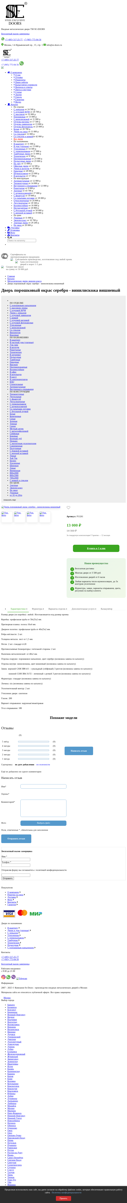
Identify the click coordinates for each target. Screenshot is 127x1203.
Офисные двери (21, 166)
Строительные (16, 384)
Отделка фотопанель (23, 127)
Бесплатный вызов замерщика (15, 34)
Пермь (10, 1140)
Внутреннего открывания (25, 186)
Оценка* (5, 794)
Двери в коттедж (21, 168)
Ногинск (11, 1123)
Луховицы (12, 1098)
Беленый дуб (16, 438)
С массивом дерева (18, 308)
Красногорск (13, 1086)
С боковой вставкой (19, 451)
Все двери (18, 139)
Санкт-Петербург (15, 1157)
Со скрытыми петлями (24, 198)
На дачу (17, 163)
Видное (10, 1017)
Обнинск (11, 1125)
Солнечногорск (14, 1165)
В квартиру (19, 144)
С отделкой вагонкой (19, 320)
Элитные (14, 485)
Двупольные (15, 397)
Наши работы (21, 82)
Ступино (11, 1167)
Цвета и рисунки (23, 90)
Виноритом (15, 332)
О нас (18, 75)
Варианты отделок (57, 609)
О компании (16, 72)
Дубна (10, 1049)
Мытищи (11, 1111)
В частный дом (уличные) (22, 342)
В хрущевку (15, 355)
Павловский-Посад (16, 1138)
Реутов (10, 1150)
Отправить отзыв (16, 839)
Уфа (9, 1182)
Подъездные (15, 357)
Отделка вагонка (21, 122)
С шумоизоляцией (22, 193)
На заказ (18, 225)
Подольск (11, 1143)
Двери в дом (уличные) (18, 930)
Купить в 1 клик (96, 548)
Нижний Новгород (16, 1116)
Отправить (8, 878)
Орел (9, 1133)
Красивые (14, 335)
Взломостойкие (21, 205)
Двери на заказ (21, 131)
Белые (16, 129)
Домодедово (13, 1044)
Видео (18, 102)
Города (18, 97)
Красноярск (12, 1091)
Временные (15, 470)
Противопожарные (22, 159)
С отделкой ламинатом (20, 315)
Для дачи (14, 345)
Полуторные (15, 448)
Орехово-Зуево (14, 1135)
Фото (12, 232)
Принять (63, 1198)
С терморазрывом (22, 151)
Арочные (18, 191)
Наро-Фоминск (14, 1113)
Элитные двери (21, 223)
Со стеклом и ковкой (23, 136)
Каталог (14, 104)
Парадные (18, 171)
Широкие (14, 466)
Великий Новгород (16, 1015)
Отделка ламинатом (23, 124)
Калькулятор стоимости (26, 85)
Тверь (10, 1175)
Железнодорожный (16, 1054)
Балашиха (12, 1007)
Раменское (12, 1148)
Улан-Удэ (11, 1180)
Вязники (11, 1032)
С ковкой (14, 318)
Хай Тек (13, 458)
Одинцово (12, 1128)
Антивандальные (21, 181)
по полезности (43, 764)
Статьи (18, 92)
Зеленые (13, 421)
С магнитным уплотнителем (23, 443)
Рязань (10, 1155)
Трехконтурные (21, 183)
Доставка (14, 228)
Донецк (11, 1047)
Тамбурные (15, 360)
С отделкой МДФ (22, 112)
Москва (7, 998)
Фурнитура (37, 609)
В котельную (19, 176)
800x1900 (14, 475)
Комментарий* (8, 802)
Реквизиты (20, 80)
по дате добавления (24, 764)
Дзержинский (13, 1037)
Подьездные (13, 945)
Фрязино (11, 1185)
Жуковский (12, 1056)
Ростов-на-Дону (14, 1153)
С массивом (19, 114)
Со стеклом (19, 134)
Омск (9, 1130)
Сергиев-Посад (14, 1160)
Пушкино (11, 1145)
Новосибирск (13, 1121)
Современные (16, 446)
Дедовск (11, 1034)
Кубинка (11, 1093)
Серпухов (11, 1162)
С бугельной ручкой (23, 210)
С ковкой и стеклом (19, 480)
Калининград (13, 1071)
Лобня (10, 1096)
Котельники (12, 1084)
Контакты (14, 235)
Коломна (11, 1081)
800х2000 (14, 473)
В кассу (13, 377)
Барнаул (11, 1005)
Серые (12, 419)
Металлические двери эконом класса (24, 281)
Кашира (11, 1074)
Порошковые (20, 117)
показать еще (10, 500)
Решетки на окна (15, 895)
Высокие (14, 364)
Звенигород (12, 1059)
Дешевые (18, 218)
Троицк (10, 1177)
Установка (15, 230)
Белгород (11, 1010)
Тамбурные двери (22, 154)
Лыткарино (12, 1101)
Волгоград (12, 1022)
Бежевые (14, 436)
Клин (9, 1079)
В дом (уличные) (21, 146)
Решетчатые (19, 188)
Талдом (10, 1172)
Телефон (6, 862)
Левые (13, 468)
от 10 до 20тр (16, 495)
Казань (10, 1069)
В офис (13, 372)
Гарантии (19, 99)
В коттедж (14, 347)
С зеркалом (19, 109)
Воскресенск (13, 1029)
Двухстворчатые (17, 401)
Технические (20, 156)
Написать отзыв (79, 751)
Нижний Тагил (14, 1118)
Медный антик (17, 429)
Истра (10, 1066)
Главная (11, 276)
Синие (13, 426)
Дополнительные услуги (83, 609)
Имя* (3, 786)
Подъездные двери (22, 161)
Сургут (10, 1170)
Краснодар (12, 1088)
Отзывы (19, 77)
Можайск (11, 1106)
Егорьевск (12, 1052)
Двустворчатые (21, 203)
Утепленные (20, 149)
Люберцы (11, 1103)
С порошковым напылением (23, 305)
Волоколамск (13, 1024)
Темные (13, 424)
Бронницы (12, 1012)
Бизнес (13, 461)
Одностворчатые (21, 200)
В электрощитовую (19, 379)
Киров (10, 1076)
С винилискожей (21, 119)
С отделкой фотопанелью (21, 323)
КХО (12, 382)
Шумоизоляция (21, 173)
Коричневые (15, 416)
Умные (13, 456)
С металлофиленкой (19, 431)
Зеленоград (12, 1061)
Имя (4, 856)
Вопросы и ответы (23, 87)
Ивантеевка (12, 1064)
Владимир (12, 1019)
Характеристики (18, 609)
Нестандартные (21, 208)
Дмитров (11, 1039)
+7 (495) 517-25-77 (13, 40)
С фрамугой (19, 196)
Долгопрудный (14, 1042)
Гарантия (11, 904)
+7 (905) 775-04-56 (32, 40)
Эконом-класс (20, 220)
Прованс (14, 441)
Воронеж (11, 1027)
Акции (18, 94)
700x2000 (14, 478)
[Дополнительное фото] (7, 517)
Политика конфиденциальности (66, 1192)
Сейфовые (14, 433)
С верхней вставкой (23, 213)
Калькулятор (106, 609)
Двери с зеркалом (18, 313)
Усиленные (15, 463)
